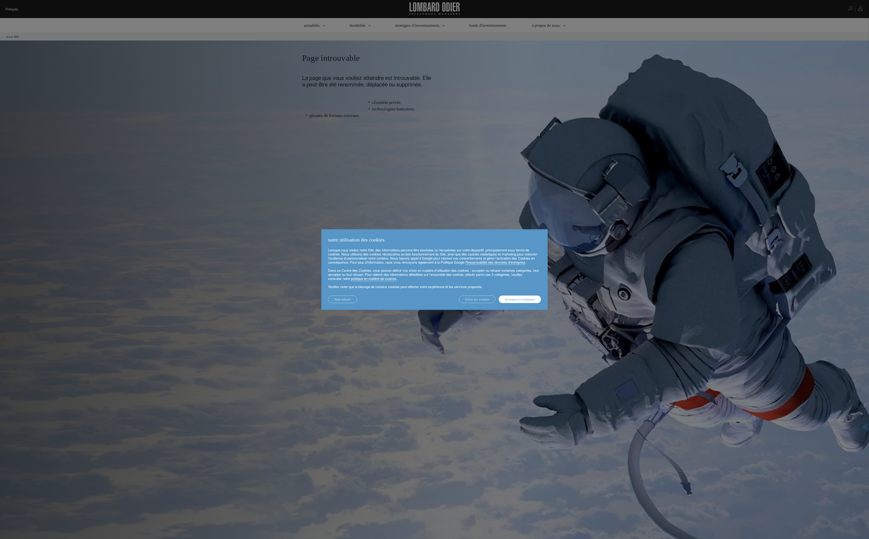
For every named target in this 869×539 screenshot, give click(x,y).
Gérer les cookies (477, 299)
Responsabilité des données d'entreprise (495, 262)
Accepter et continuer (520, 299)
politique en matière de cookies (373, 278)
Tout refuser (342, 299)
